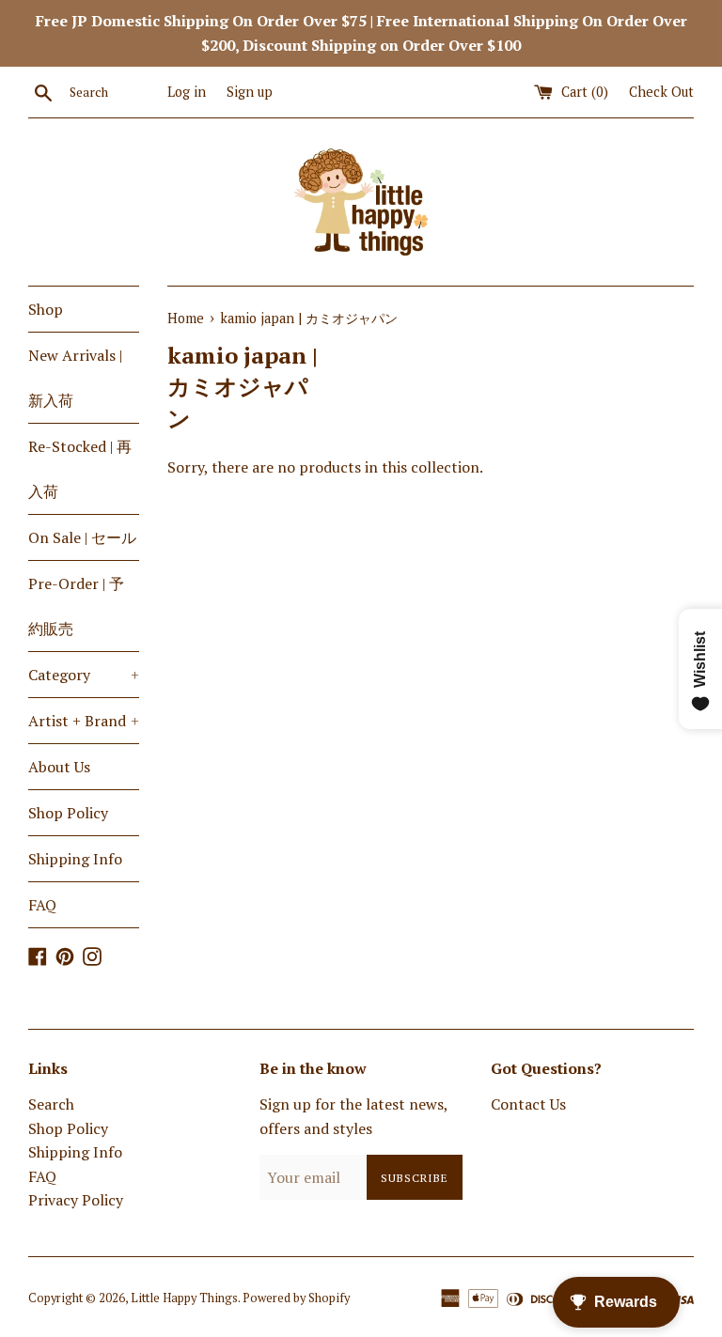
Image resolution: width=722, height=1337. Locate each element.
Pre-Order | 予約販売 (76, 606)
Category (83, 674)
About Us (59, 766)
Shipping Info (75, 858)
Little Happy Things (184, 1298)
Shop (45, 309)
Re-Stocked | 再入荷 (80, 469)
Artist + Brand (83, 720)
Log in (186, 92)
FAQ (42, 904)
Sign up (250, 92)
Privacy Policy (75, 1199)
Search (51, 1104)
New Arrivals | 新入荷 (75, 378)
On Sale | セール (82, 537)
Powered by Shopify (296, 1298)
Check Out (661, 92)
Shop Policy (68, 812)
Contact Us (528, 1104)
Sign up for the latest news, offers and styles (353, 1116)
